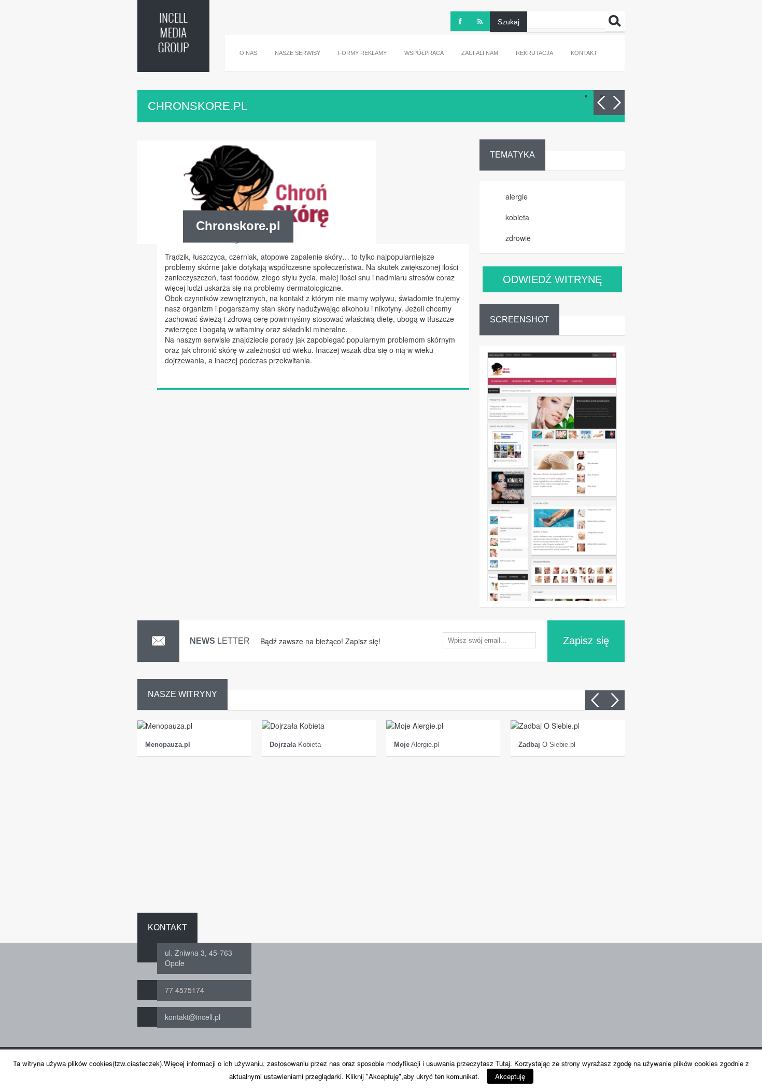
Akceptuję (510, 1076)
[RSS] (480, 21)
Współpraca (424, 53)
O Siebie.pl (546, 744)
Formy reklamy (362, 53)
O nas (248, 53)
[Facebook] (460, 21)
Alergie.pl (416, 744)
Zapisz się (586, 640)
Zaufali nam (479, 53)
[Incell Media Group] (173, 32)
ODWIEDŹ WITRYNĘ (552, 279)
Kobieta (295, 744)
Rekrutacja (534, 53)
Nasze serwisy (297, 53)
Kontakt (584, 53)
